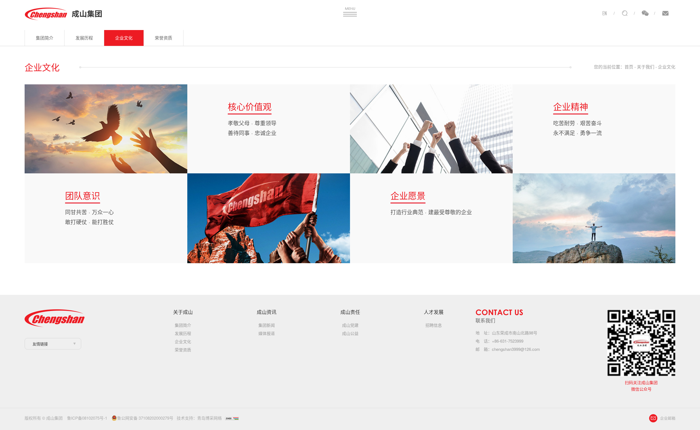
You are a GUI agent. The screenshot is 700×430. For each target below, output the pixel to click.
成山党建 (350, 325)
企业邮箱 (667, 418)
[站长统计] (232, 418)
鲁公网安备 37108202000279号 (145, 418)
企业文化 (124, 38)
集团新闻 (266, 325)
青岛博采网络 (209, 418)
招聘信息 (433, 325)
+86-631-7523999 (507, 341)
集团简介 (44, 38)
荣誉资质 (163, 38)
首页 (629, 67)
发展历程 (84, 38)
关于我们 (645, 67)
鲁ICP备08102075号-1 (87, 418)
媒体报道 (266, 333)
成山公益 (350, 333)
